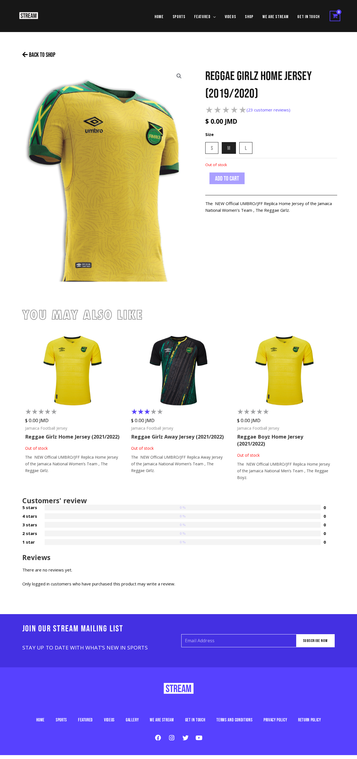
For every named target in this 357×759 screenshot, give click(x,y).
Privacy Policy (275, 719)
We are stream (162, 719)
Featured (85, 719)
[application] (213, 17)
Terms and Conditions (234, 719)
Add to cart (227, 178)
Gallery (132, 719)
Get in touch (195, 719)
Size (209, 134)
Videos (109, 719)
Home (40, 719)
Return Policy (309, 719)
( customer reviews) (268, 110)
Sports (61, 719)
